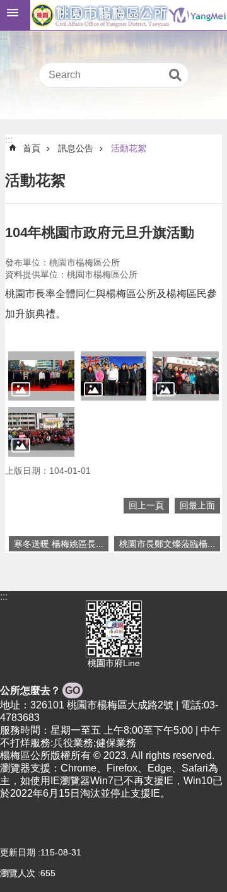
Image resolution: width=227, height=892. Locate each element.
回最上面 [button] (197, 505)
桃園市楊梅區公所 (128, 15)
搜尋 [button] (175, 75)
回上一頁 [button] (146, 505)
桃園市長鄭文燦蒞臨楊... (167, 544)
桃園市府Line (114, 663)
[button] (41, 376)
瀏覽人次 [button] (17, 873)
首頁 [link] (31, 148)
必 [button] (15, 15)
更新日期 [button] (17, 852)
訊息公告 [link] (75, 148)
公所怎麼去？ (40, 690)
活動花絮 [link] (128, 148)
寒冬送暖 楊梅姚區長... (58, 544)
